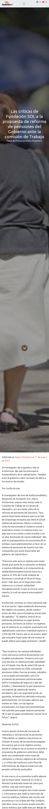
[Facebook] (37, 2)
